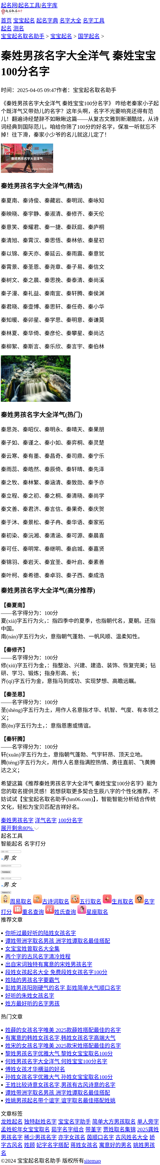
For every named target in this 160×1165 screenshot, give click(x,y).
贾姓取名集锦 (119, 1129)
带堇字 (93, 1129)
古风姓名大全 (131, 1137)
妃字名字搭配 (52, 1145)
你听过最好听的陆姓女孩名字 (40, 933)
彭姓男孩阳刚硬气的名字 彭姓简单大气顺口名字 (63, 988)
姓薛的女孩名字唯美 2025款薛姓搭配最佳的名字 (63, 1030)
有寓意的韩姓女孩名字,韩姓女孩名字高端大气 (60, 1038)
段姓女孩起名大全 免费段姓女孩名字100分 (56, 972)
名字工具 (93, 21)
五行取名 (90, 901)
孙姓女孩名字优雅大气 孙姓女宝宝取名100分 (59, 1077)
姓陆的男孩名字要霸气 (32, 980)
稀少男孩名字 (40, 1137)
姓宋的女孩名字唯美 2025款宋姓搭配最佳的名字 (63, 1046)
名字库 (49, 5)
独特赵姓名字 (40, 1122)
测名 (18, 28)
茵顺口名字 (100, 1137)
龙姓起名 (12, 1122)
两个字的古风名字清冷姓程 (38, 957)
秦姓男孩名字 (17, 820)
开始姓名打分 (6, 892)
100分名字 (70, 820)
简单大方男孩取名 (114, 1122)
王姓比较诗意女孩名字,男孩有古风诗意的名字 (60, 1085)
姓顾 (29, 1145)
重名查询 (33, 912)
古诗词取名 (55, 901)
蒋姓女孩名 (84, 1145)
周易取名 (21, 901)
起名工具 (29, 5)
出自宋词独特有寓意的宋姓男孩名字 (48, 964)
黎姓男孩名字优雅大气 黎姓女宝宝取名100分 (59, 1054)
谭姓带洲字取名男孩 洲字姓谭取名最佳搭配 (57, 941)
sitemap (92, 1161)
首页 (6, 21)
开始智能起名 (6, 872)
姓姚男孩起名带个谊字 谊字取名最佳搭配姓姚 (60, 1100)
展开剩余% (17, 828)
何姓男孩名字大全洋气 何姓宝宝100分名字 (56, 1061)
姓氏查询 (65, 912)
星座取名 (97, 912)
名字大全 (70, 21)
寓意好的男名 (115, 1145)
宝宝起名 (24, 21)
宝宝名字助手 (74, 1122)
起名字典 (47, 21)
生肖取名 (122, 901)
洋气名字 (46, 820)
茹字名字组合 (67, 1129)
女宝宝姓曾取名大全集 (32, 949)
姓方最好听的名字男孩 (32, 1003)
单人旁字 (148, 1122)
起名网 (9, 5)
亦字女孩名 (71, 1137)
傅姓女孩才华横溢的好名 (35, 1069)
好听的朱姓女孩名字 (29, 996)
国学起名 (89, 36)
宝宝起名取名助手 (22, 36)
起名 (6, 28)
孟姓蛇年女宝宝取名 (25, 1129)
